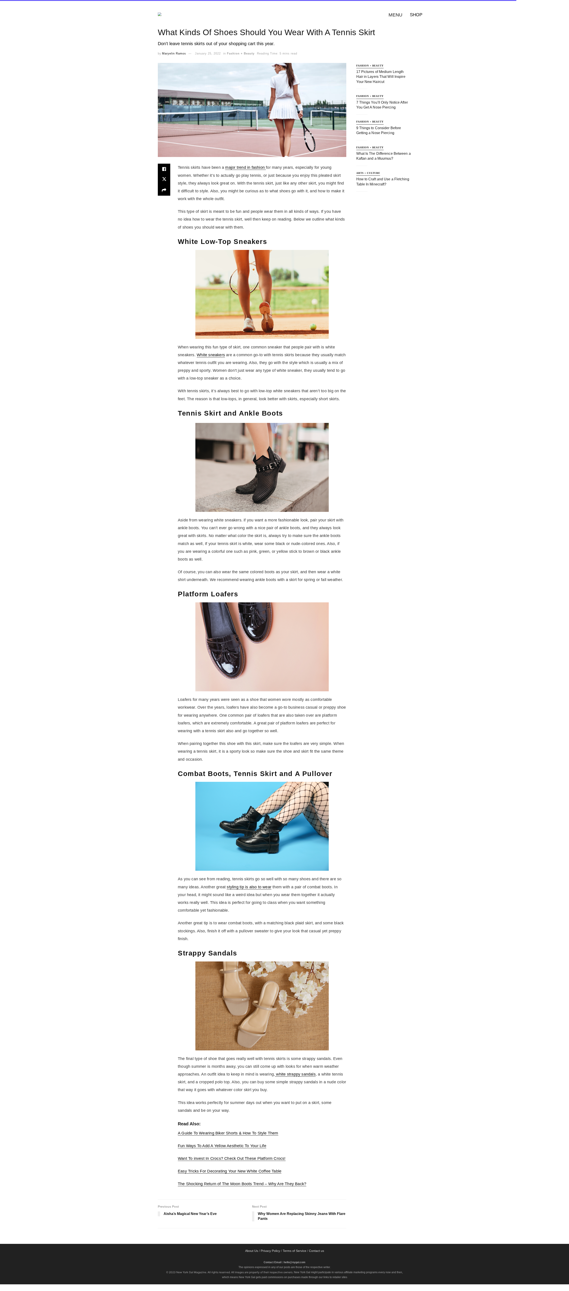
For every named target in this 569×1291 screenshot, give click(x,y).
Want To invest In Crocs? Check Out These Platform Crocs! (232, 1158)
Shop (416, 14)
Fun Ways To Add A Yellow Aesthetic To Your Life (222, 1146)
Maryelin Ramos (174, 53)
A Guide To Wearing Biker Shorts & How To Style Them (228, 1133)
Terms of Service (294, 1251)
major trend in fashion (245, 167)
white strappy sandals (295, 1074)
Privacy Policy (270, 1251)
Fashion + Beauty (240, 53)
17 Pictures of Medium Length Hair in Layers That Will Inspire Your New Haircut (380, 77)
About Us (251, 1251)
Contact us (316, 1251)
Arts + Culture (368, 173)
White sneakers (211, 355)
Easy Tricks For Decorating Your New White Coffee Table (229, 1171)
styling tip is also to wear (249, 887)
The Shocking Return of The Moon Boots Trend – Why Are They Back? (242, 1184)
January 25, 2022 (208, 53)
